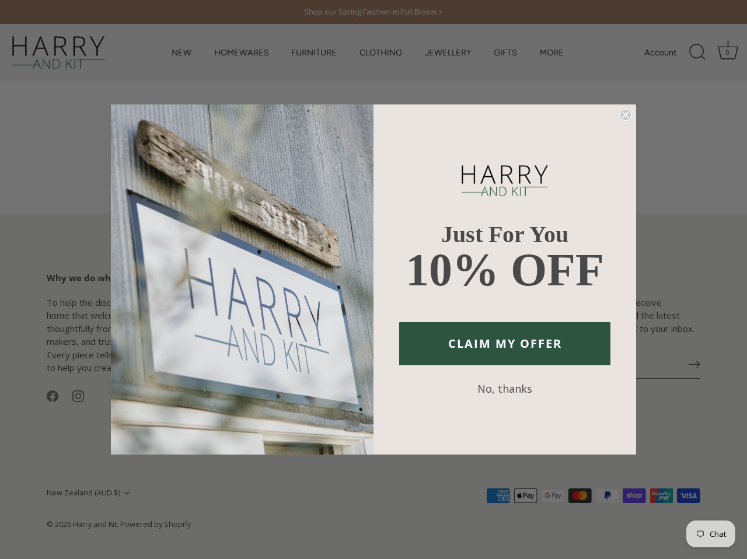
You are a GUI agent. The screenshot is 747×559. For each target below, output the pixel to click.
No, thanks (504, 389)
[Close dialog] (625, 115)
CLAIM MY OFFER (505, 343)
